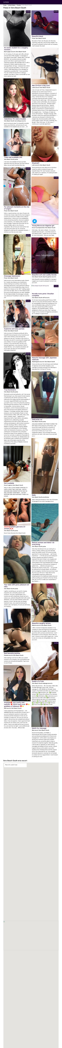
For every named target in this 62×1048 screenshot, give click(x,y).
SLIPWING (6, 2)
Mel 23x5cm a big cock (41, 85)
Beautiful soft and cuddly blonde (44, 275)
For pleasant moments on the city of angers (16, 208)
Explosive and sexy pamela (14, 329)
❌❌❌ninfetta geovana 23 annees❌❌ (14, 528)
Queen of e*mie (38, 681)
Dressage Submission (12, 276)
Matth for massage (39, 728)
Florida (19, 5)
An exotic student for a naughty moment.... (16, 49)
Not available (9, 483)
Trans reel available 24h (13, 157)
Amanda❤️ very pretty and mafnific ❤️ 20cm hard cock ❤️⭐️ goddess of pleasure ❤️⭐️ (17, 704)
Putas (4, 5)
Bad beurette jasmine (12, 653)
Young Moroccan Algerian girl (43, 226)
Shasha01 (35, 163)
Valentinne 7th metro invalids (15, 119)
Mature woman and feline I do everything (43, 543)
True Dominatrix (10, 390)
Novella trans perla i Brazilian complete (43, 294)
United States (11, 5)
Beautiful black (37, 36)
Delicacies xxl (37, 419)
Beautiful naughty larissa (41, 623)
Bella (34, 495)
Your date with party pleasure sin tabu (16, 586)
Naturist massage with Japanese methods (44, 359)
